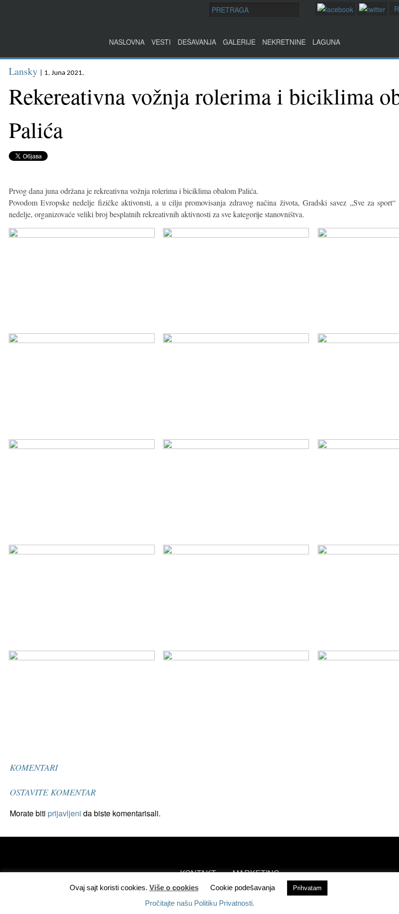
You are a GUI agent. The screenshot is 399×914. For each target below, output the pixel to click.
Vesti (161, 42)
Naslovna (127, 42)
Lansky (23, 71)
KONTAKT (198, 873)
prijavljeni (64, 813)
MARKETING (256, 873)
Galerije (239, 42)
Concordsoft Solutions (64, 893)
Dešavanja (197, 42)
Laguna (326, 42)
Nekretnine (284, 42)
